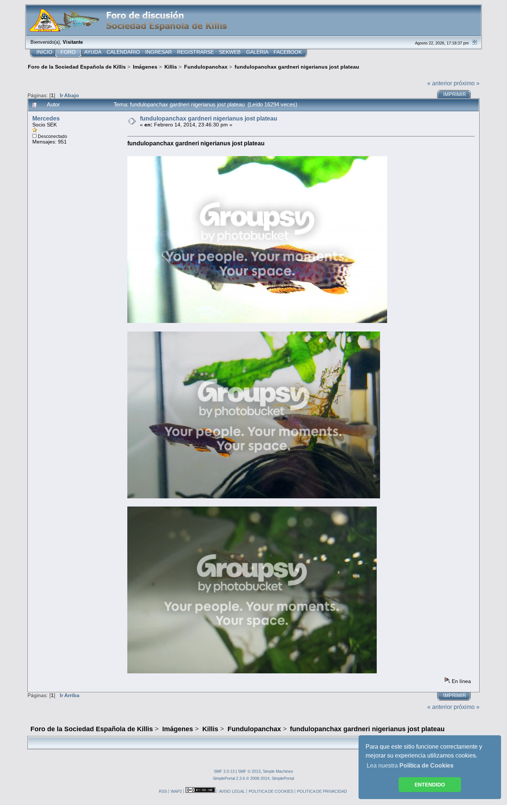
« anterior (439, 83)
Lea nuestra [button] (410, 765)
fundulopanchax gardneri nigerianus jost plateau (208, 118)
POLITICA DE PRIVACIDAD (322, 791)
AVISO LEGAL (232, 791)
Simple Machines (278, 771)
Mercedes (46, 118)
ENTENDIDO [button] (430, 785)
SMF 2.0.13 (224, 771)
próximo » (467, 83)
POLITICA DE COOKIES (271, 791)
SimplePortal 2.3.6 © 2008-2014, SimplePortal (253, 778)
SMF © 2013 (249, 771)
